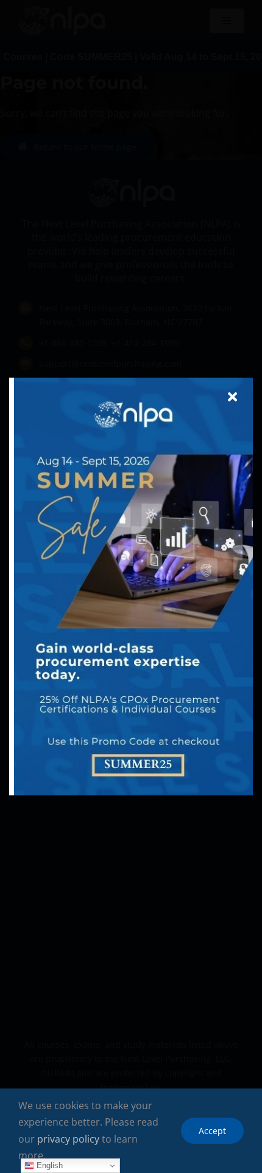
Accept (212, 1131)
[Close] (232, 397)
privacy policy (68, 1139)
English (48, 1165)
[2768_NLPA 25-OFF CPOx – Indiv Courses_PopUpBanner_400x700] (133, 382)
